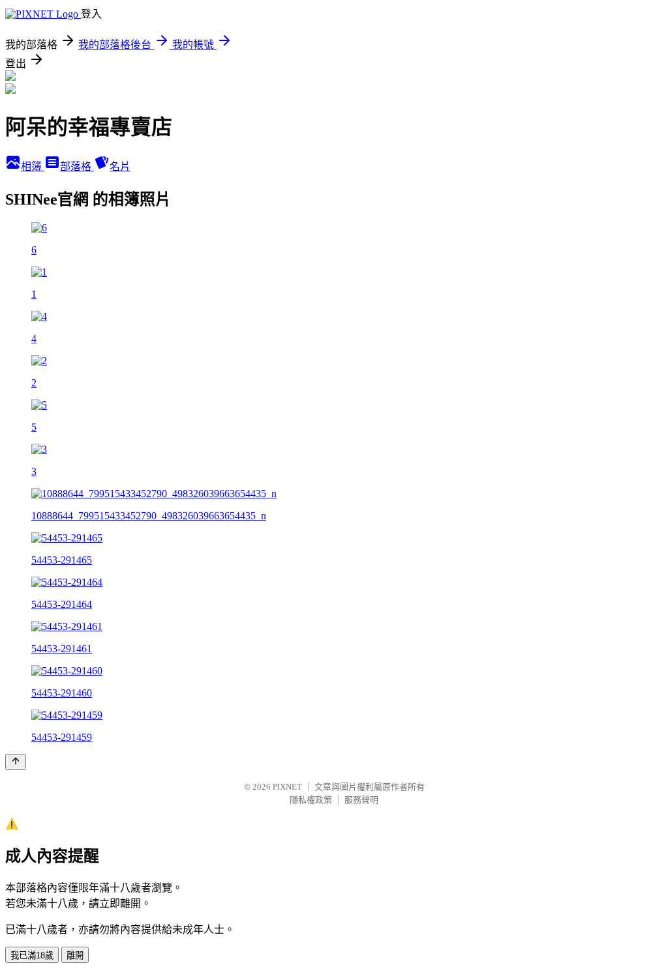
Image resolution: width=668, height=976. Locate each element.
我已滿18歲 (31, 955)
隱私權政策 (311, 800)
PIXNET (287, 787)
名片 (120, 166)
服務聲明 (361, 800)
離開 (75, 955)
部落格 (77, 166)
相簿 (32, 166)
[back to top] (15, 762)
